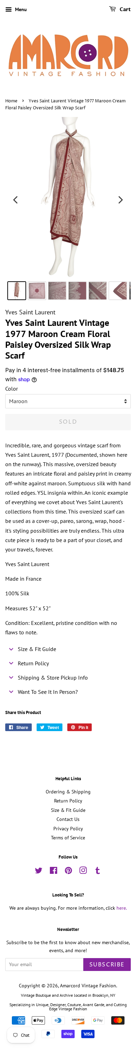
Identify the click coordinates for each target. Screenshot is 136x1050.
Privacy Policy (68, 828)
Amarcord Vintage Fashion (88, 985)
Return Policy (68, 801)
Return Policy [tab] (33, 663)
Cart (125, 9)
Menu (20, 9)
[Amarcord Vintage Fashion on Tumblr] (97, 872)
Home (11, 101)
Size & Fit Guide (68, 810)
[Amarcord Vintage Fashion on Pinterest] (68, 872)
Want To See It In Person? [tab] (48, 691)
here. (121, 908)
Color (11, 388)
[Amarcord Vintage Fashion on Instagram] (83, 872)
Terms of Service (68, 837)
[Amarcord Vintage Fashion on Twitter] (39, 872)
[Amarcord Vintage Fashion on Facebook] (54, 872)
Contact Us (68, 819)
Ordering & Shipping (68, 792)
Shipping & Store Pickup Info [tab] (53, 677)
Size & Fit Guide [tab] (37, 648)
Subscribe (107, 965)
